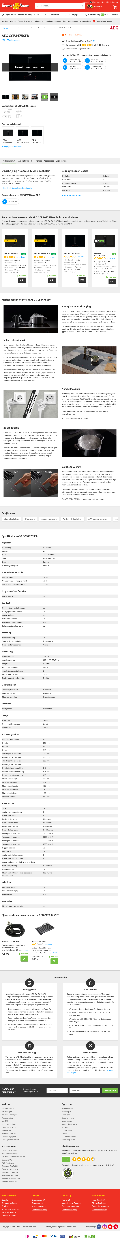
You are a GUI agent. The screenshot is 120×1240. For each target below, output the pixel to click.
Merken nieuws (9, 1146)
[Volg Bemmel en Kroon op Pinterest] (115, 1226)
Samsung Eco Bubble (10, 1166)
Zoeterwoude (98, 1195)
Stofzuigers (66, 1115)
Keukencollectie (8, 1109)
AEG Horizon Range (9, 1154)
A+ (23, 254)
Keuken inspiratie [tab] (24, 21)
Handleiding (12, 201)
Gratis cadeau (9, 241)
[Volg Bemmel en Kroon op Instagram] (104, 1226)
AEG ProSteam (8, 1163)
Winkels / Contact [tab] (104, 21)
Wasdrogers (66, 1112)
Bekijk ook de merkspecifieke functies (17, 188)
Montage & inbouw (9, 1216)
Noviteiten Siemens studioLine (13, 1157)
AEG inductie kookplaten (98, 519)
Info (22, 280)
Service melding (99, 2)
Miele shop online (68, 1140)
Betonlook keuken (8, 1133)
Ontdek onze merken (10, 1150)
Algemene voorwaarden (67, 1227)
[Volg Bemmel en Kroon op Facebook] (99, 1226)
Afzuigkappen (67, 1130)
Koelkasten (66, 1127)
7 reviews (80, 257)
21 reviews (111, 258)
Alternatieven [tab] (23, 161)
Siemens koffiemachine (11, 1179)
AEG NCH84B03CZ (11, 254)
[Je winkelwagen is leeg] (115, 7)
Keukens (6, 1104)
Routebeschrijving (39, 1210)
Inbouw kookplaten (45, 28)
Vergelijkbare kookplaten (12, 146)
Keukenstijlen (7, 1112)
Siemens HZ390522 (39, 942)
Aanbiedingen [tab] (86, 21)
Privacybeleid (51, 1227)
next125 (5, 1121)
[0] (115, 7)
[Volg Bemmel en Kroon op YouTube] (110, 1226)
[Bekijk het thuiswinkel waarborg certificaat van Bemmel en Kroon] (94, 6)
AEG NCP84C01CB (72, 254)
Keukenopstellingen (9, 1115)
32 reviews (21, 257)
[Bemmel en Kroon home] (15, 6)
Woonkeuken (7, 1130)
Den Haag (66, 1195)
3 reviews (48, 944)
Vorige (5, 28)
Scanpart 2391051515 (10, 942)
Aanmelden (110, 1090)
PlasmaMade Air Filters (11, 1175)
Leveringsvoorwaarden (10, 1140)
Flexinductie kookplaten (72, 519)
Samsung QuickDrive (10, 1172)
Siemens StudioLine (9, 1182)
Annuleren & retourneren (11, 1209)
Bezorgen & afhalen (9, 1203)
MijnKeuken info (112, 2)
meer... (25, 950)
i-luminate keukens (9, 1124)
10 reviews (51, 257)
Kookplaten (30, 519)
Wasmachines (67, 1109)
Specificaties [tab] (36, 161)
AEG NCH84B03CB (42, 254)
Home (14, 28)
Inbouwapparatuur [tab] (70, 21)
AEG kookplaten (13, 40)
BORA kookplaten (69, 1137)
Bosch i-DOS (7, 1160)
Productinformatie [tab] (9, 161)
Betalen (5, 1206)
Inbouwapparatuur (27, 28)
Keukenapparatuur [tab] (53, 21)
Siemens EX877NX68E (99, 255)
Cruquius (36, 1195)
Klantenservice (9, 1195)
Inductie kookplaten (49, 519)
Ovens (64, 1133)
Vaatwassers (67, 1121)
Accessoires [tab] (49, 161)
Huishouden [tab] (39, 21)
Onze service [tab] (61, 161)
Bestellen (5, 1200)
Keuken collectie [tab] (9, 21)
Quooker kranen (68, 1118)
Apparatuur (67, 1104)
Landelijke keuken (8, 1127)
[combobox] (60, 6)
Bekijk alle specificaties (72, 195)
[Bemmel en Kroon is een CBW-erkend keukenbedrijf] (89, 1235)
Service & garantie (9, 1212)
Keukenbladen (7, 1118)
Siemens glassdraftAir (10, 1169)
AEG (4, 40)
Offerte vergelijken (9, 1137)
